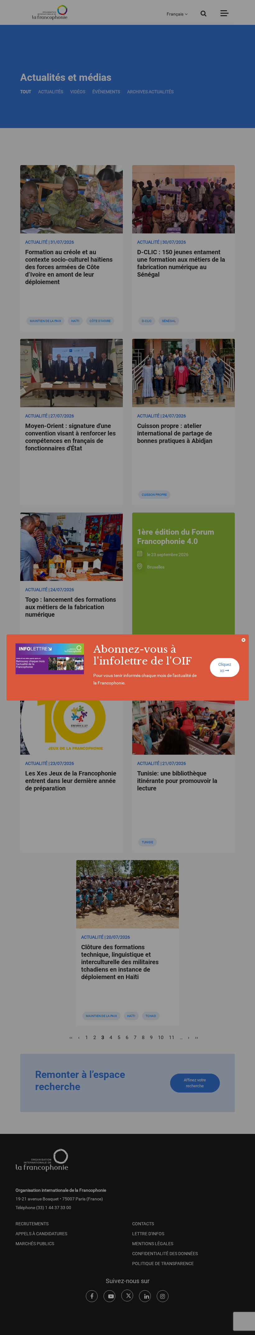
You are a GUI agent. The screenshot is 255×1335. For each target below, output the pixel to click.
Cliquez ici (224, 667)
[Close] (243, 640)
